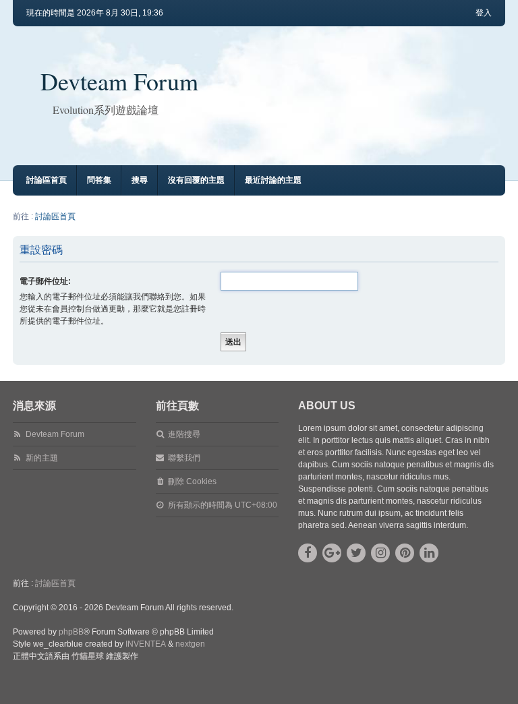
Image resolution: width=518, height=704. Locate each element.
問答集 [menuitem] (99, 180)
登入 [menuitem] (484, 13)
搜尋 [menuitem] (140, 180)
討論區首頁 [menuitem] (46, 180)
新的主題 (42, 458)
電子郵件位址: (45, 281)
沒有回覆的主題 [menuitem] (196, 180)
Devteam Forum (119, 81)
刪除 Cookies (192, 481)
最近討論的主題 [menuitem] (273, 180)
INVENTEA (145, 644)
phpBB (71, 632)
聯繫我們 (184, 458)
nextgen (190, 644)
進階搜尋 (184, 434)
